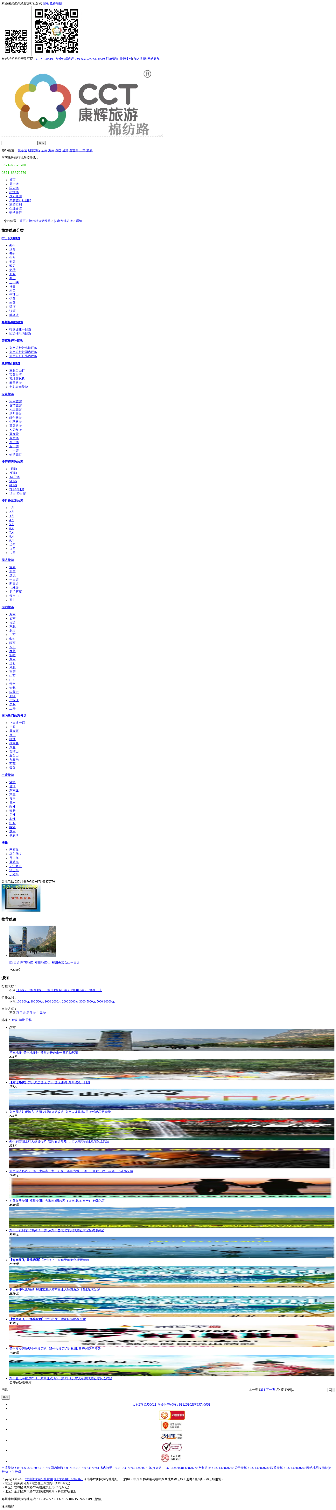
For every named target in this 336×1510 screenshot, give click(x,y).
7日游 (72, 990)
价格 (29, 1020)
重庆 (12, 671)
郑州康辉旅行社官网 (39, 1479)
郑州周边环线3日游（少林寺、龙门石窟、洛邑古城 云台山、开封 (71, 1171)
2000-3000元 (70, 1001)
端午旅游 (15, 417)
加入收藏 (140, 58)
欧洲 (12, 806)
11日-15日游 (17, 493)
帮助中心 (8, 1472)
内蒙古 (14, 692)
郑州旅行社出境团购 (23, 348)
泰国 (58, 150)
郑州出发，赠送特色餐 (47, 1319)
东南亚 (14, 790)
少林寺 (14, 587)
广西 (12, 634)
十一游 (14, 450)
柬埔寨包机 (17, 378)
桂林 (12, 739)
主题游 (41, 1012)
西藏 (12, 651)
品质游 (31, 1012)
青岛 (12, 767)
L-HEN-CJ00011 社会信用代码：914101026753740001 (69, 58)
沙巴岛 (14, 870)
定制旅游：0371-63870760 (216, 1467)
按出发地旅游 (63, 221)
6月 (11, 528)
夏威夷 (14, 862)
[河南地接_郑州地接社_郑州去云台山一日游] (32, 955)
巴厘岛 (14, 849)
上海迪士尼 (17, 722)
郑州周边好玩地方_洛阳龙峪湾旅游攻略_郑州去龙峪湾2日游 (59, 1112)
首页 (22, 221)
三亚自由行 (17, 370)
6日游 (13, 485)
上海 (12, 708)
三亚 (12, 727)
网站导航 (153, 58)
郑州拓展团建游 (12, 322)
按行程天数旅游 (12, 461)
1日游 (13, 468)
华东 (12, 638)
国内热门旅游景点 (14, 715)
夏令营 (22, 150)
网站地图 (312, 1467)
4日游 (46, 990)
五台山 (14, 755)
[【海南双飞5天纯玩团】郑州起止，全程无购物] (171, 1247)
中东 (12, 823)
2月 (11, 512)
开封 (12, 253)
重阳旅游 (15, 425)
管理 (18, 1472)
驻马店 (14, 315)
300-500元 (37, 1001)
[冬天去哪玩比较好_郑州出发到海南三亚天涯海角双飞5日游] (171, 1277)
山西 (12, 675)
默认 (15, 1020)
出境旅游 (8, 775)
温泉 (12, 567)
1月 (11, 507)
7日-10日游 (16, 489)
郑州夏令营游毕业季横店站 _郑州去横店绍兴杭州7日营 (54, 1348)
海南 (51, 150)
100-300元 (23, 1001)
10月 (12, 544)
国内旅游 (8, 607)
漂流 (12, 575)
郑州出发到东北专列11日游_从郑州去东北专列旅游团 (56, 1230)
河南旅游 (15, 401)
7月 (11, 532)
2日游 (13, 473)
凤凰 (12, 747)
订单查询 (112, 58)
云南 (44, 150)
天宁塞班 (15, 866)
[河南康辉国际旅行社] (21, 911)
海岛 (5, 842)
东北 (12, 626)
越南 (12, 831)
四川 (12, 647)
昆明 (12, 704)
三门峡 (14, 282)
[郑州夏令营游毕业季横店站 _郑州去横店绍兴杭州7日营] (171, 1336)
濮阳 (12, 266)
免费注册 (56, 3)
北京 (12, 630)
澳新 (89, 150)
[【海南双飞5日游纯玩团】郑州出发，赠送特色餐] (171, 1306)
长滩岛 (14, 874)
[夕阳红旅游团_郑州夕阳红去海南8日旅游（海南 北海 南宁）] (171, 1188)
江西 (12, 663)
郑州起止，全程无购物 (49, 1260)
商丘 (12, 278)
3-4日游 (14, 477)
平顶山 (14, 294)
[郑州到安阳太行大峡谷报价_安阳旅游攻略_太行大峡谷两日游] (171, 1129)
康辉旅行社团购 (12, 340)
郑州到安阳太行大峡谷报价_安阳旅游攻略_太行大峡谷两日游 (59, 1141)
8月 (11, 536)
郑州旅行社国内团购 (23, 352)
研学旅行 (34, 150)
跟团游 (21, 1012)
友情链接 (325, 1467)
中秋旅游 (15, 421)
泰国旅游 (15, 382)
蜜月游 (14, 438)
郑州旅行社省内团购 (23, 356)
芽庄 (12, 794)
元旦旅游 (15, 409)
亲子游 (14, 442)
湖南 (12, 659)
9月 (11, 540)
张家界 (14, 743)
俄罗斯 (14, 835)
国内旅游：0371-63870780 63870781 (75, 1467)
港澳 (12, 782)
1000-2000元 (53, 1001)
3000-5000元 (87, 1001)
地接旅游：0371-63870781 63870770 (173, 1467)
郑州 (12, 245)
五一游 (14, 446)
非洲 (12, 819)
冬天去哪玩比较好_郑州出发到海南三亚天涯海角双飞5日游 (54, 1289)
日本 (82, 150)
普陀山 (14, 751)
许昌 (12, 286)
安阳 (12, 261)
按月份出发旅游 (12, 500)
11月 (12, 548)
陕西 (12, 643)
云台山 (14, 595)
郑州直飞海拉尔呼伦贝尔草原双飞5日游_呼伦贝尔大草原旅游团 (60, 1378)
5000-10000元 (106, 1001)
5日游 (13, 481)
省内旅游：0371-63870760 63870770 (124, 1467)
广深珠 (14, 700)
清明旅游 (15, 413)
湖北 (12, 667)
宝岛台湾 (15, 374)
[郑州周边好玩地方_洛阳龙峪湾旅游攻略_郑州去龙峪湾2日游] (171, 1099)
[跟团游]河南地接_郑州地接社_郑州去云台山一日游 (44, 962)
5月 (11, 524)
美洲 (12, 815)
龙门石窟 (15, 591)
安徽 (12, 655)
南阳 (12, 302)
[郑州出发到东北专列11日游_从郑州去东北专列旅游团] (171, 1217)
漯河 (79, 221)
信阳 (12, 298)
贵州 (12, 683)
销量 (22, 1020)
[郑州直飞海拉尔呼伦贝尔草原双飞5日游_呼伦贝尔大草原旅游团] (171, 1365)
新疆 (12, 696)
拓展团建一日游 (20, 329)
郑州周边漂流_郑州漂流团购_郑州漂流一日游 (49, 1082)
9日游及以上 (93, 990)
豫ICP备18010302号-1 (68, 1479)
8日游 (80, 990)
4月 (11, 520)
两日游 (14, 583)
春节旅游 (15, 405)
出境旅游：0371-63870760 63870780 (26, 1467)
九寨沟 (14, 759)
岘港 (12, 827)
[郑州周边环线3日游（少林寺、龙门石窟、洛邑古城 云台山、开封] (171, 1158)
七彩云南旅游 (18, 387)
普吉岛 (74, 150)
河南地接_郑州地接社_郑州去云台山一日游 (43, 1052)
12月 (12, 552)
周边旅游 (8, 560)
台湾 (65, 150)
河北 (12, 688)
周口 (12, 290)
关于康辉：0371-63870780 (252, 1467)
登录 (46, 3)
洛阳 (12, 249)
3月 (11, 516)
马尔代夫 (15, 853)
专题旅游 (8, 394)
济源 (12, 311)
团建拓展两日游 (20, 333)
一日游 (14, 579)
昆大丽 (14, 731)
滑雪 (12, 571)
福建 (12, 622)
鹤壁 (12, 270)
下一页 (270, 1389)
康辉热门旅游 (11, 363)
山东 (12, 679)
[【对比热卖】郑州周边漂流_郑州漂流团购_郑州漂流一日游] (171, 1069)
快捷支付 (126, 58)
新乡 (12, 274)
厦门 (12, 735)
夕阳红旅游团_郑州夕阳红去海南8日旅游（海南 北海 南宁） (56, 1200)
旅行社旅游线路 (40, 221)
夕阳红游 (15, 430)
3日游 (37, 990)
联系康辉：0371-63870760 (287, 1467)
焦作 (12, 257)
